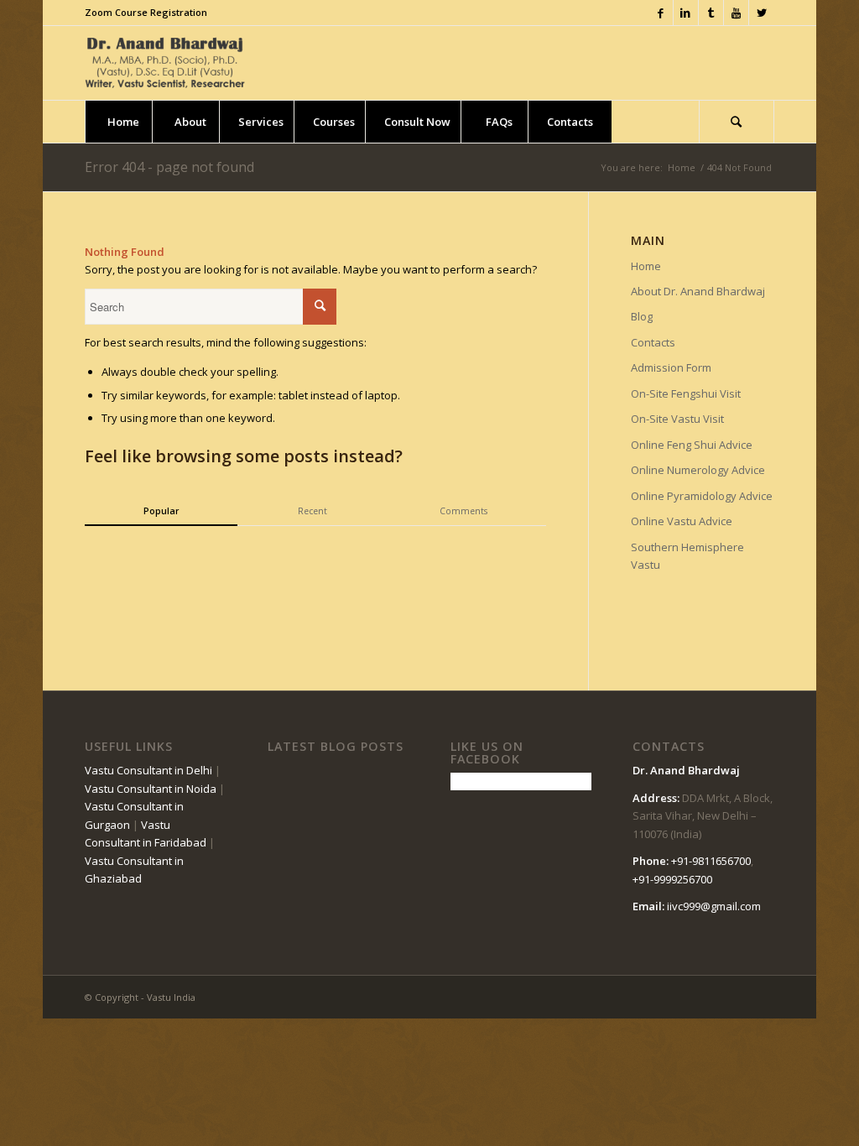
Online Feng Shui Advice (691, 444)
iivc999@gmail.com (714, 906)
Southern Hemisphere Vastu (687, 555)
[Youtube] (736, 12)
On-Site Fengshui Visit (686, 393)
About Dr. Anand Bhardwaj (698, 291)
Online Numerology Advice (698, 469)
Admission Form (671, 367)
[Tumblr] (711, 12)
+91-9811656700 (711, 860)
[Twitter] (761, 12)
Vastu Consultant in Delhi (148, 770)
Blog (642, 316)
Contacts (653, 342)
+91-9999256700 (672, 879)
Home (681, 167)
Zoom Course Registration (146, 12)
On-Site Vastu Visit (677, 418)
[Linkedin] (686, 12)
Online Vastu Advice (681, 521)
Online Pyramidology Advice (702, 495)
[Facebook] (660, 12)
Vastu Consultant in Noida (150, 788)
